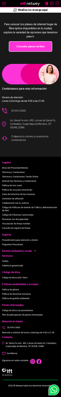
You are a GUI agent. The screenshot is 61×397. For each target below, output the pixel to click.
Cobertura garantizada (12, 265)
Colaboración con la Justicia (15, 203)
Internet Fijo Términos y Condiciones (19, 181)
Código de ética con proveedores (17, 310)
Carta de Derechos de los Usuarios (18, 194)
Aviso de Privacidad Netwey (15, 168)
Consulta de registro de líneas (16, 228)
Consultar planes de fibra (30, 46)
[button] (4, 3)
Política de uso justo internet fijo (17, 190)
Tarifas (5, 261)
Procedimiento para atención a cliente (20, 240)
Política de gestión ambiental (15, 298)
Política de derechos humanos (16, 294)
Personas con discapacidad (15, 219)
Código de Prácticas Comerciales (18, 215)
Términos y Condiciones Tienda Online (20, 177)
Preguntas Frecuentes (12, 244)
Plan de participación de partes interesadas (22, 315)
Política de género (10, 289)
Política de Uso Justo (12, 185)
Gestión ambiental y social (19, 251)
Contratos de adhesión (13, 198)
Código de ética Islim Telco (14, 277)
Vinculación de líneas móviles (16, 224)
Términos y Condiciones (13, 172)
